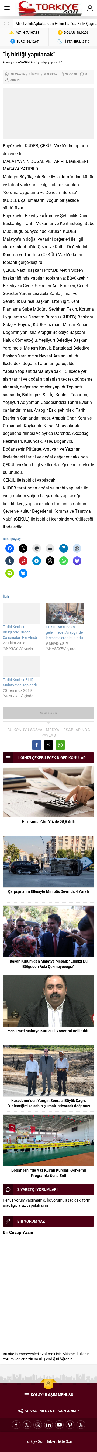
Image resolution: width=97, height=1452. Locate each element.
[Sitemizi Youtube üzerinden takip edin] (59, 1425)
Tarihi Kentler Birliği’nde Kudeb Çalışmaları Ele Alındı (20, 632)
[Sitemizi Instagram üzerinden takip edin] (38, 1425)
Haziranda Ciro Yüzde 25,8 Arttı (48, 821)
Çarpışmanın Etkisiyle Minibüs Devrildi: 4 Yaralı (48, 891)
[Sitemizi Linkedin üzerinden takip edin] (48, 1425)
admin (15, 80)
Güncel (34, 74)
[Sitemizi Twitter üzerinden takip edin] (27, 1425)
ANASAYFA (25, 62)
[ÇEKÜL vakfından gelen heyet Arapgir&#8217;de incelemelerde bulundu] (65, 613)
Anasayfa (9, 62)
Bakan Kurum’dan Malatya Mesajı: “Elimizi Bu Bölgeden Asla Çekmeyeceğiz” (49, 963)
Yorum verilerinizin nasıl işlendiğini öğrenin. (38, 1359)
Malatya (50, 74)
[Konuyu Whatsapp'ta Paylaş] (60, 745)
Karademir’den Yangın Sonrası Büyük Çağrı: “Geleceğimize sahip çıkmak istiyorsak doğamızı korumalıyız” (48, 1106)
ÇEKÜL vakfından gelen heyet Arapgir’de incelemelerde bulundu (64, 632)
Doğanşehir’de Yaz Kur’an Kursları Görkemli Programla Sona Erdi (48, 1173)
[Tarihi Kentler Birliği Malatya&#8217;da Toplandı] (21, 666)
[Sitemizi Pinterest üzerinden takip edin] (70, 1425)
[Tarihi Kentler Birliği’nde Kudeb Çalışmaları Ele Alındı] (21, 613)
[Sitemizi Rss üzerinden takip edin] (81, 1425)
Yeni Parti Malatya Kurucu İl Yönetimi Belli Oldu (48, 1030)
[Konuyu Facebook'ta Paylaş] (36, 745)
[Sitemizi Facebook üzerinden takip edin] (16, 1425)
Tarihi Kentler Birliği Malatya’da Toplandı (20, 682)
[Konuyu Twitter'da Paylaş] (48, 745)
